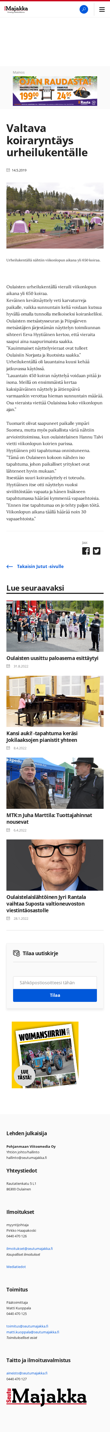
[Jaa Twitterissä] (96, 552)
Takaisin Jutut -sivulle (40, 566)
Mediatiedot (16, 1266)
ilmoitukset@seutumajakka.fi (29, 1248)
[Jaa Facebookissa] (86, 552)
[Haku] (84, 9)
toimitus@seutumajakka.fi (27, 1326)
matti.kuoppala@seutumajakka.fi (32, 1332)
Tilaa (55, 995)
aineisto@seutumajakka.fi (27, 1373)
